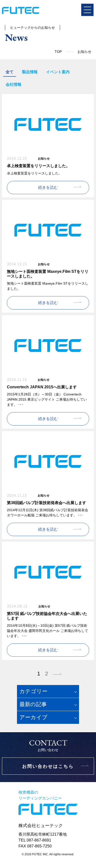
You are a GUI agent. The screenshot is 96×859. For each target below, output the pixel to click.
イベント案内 (58, 72)
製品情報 (30, 72)
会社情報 (13, 84)
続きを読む (48, 187)
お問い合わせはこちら (48, 766)
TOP (58, 52)
